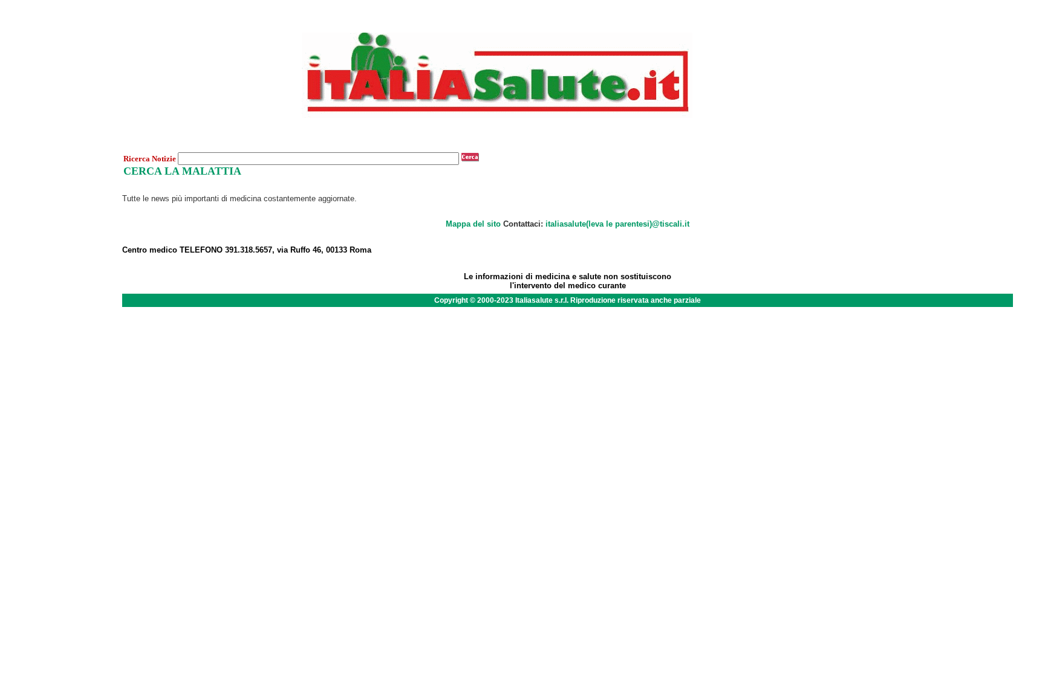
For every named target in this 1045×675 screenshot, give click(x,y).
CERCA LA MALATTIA (182, 171)
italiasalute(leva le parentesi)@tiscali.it (617, 223)
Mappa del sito (473, 223)
